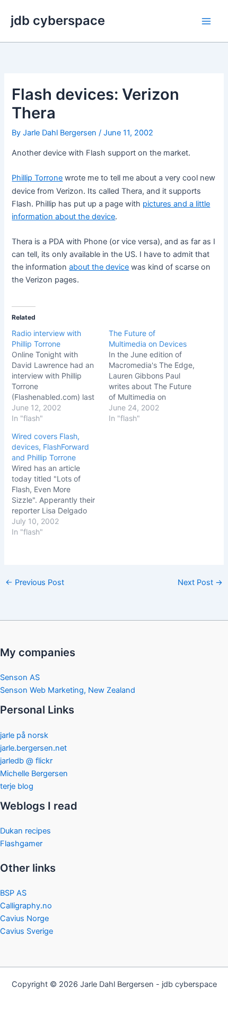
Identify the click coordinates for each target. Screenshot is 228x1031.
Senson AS (20, 677)
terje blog (16, 786)
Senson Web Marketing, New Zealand (67, 690)
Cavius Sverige (26, 931)
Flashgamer (21, 843)
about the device (99, 267)
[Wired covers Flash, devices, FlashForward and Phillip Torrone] (60, 484)
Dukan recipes (25, 831)
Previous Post (34, 583)
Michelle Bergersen (34, 773)
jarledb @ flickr (26, 761)
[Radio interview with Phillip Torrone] (60, 376)
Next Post (200, 583)
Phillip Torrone (37, 178)
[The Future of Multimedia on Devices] (157, 376)
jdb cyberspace (58, 20)
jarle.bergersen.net (33, 748)
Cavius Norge (24, 918)
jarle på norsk (24, 735)
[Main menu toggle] (206, 21)
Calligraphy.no (26, 905)
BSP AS (13, 893)
